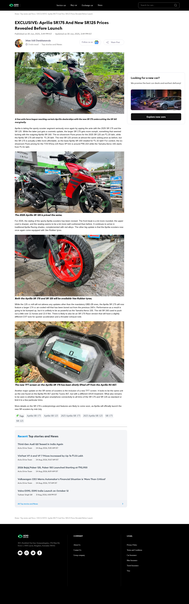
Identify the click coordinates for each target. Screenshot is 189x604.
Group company (79, 555)
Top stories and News (28, 14)
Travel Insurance (133, 566)
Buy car (74, 5)
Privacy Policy (132, 545)
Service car (61, 5)
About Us (77, 545)
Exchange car (87, 5)
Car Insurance (132, 555)
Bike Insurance (132, 560)
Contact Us (77, 550)
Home (17, 14)
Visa (128, 571)
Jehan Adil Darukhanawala (38, 40)
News (100, 5)
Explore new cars (156, 116)
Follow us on (87, 42)
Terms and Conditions (134, 550)
